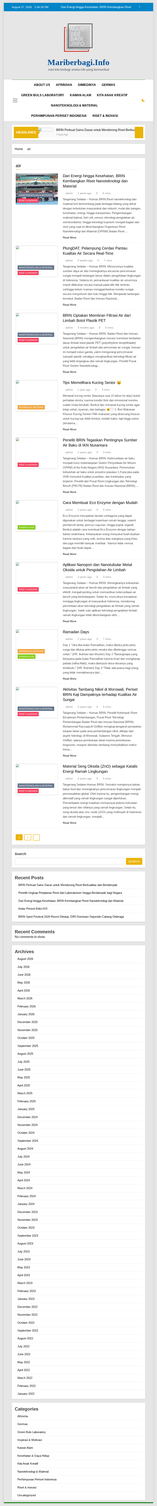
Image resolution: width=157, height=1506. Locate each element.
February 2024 (26, 1196)
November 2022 (27, 1314)
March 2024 (24, 1188)
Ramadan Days (76, 632)
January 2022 (25, 1393)
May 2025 (23, 1077)
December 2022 (27, 1306)
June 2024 (23, 1164)
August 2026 (25, 958)
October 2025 (25, 1037)
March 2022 (24, 1377)
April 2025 (23, 1085)
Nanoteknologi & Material (36, 195)
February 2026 (26, 1006)
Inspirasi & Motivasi (31, 407)
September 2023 (27, 1235)
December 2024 (27, 1117)
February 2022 (26, 1385)
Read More (69, 237)
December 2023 (27, 1212)
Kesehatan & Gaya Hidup (33, 1455)
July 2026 (23, 966)
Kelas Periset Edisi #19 (116, 7)
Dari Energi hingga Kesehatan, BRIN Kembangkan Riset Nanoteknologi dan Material (95, 181)
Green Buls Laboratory (42, 95)
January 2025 (25, 1109)
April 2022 (23, 1370)
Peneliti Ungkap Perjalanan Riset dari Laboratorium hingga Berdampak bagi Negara (70, 892)
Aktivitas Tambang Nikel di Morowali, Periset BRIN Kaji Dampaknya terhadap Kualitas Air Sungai (100, 694)
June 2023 (23, 1259)
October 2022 (25, 1322)
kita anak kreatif (112, 95)
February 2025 (26, 1101)
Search (20, 854)
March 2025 (24, 1093)
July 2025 (23, 1061)
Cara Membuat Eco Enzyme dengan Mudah (100, 503)
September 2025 (27, 1045)
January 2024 (25, 1204)
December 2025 (27, 1022)
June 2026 (23, 974)
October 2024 (25, 1132)
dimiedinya (87, 84)
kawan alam (80, 95)
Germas (22, 1424)
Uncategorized (26, 1495)
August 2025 (25, 1053)
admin (69, 193)
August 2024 (25, 1148)
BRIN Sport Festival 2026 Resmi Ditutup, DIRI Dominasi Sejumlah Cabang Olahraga (71, 916)
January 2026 (25, 1014)
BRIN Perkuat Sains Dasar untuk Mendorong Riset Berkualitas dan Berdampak (98, 130)
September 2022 (27, 1330)
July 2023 (23, 1251)
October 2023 (25, 1227)
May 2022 (23, 1362)
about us (42, 84)
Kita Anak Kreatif (27, 1463)
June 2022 (23, 1354)
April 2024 (23, 1180)
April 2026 (23, 990)
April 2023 (23, 1275)
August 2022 (25, 1338)
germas (108, 84)
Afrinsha (64, 84)
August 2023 (25, 1243)
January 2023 (25, 1298)
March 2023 (24, 1283)
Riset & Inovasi (28, 200)
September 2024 (27, 1140)
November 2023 (27, 1219)
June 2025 (23, 1069)
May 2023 (23, 1267)
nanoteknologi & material (74, 105)
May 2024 (23, 1172)
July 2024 (23, 1156)
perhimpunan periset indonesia (59, 115)
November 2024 (27, 1124)
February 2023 (26, 1291)
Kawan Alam (26, 527)
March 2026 (24, 998)
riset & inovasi (105, 115)
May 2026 (23, 982)
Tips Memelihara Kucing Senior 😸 (92, 382)
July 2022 (23, 1346)
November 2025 (27, 1030)
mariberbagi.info (78, 62)
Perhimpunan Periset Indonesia (36, 1479)
